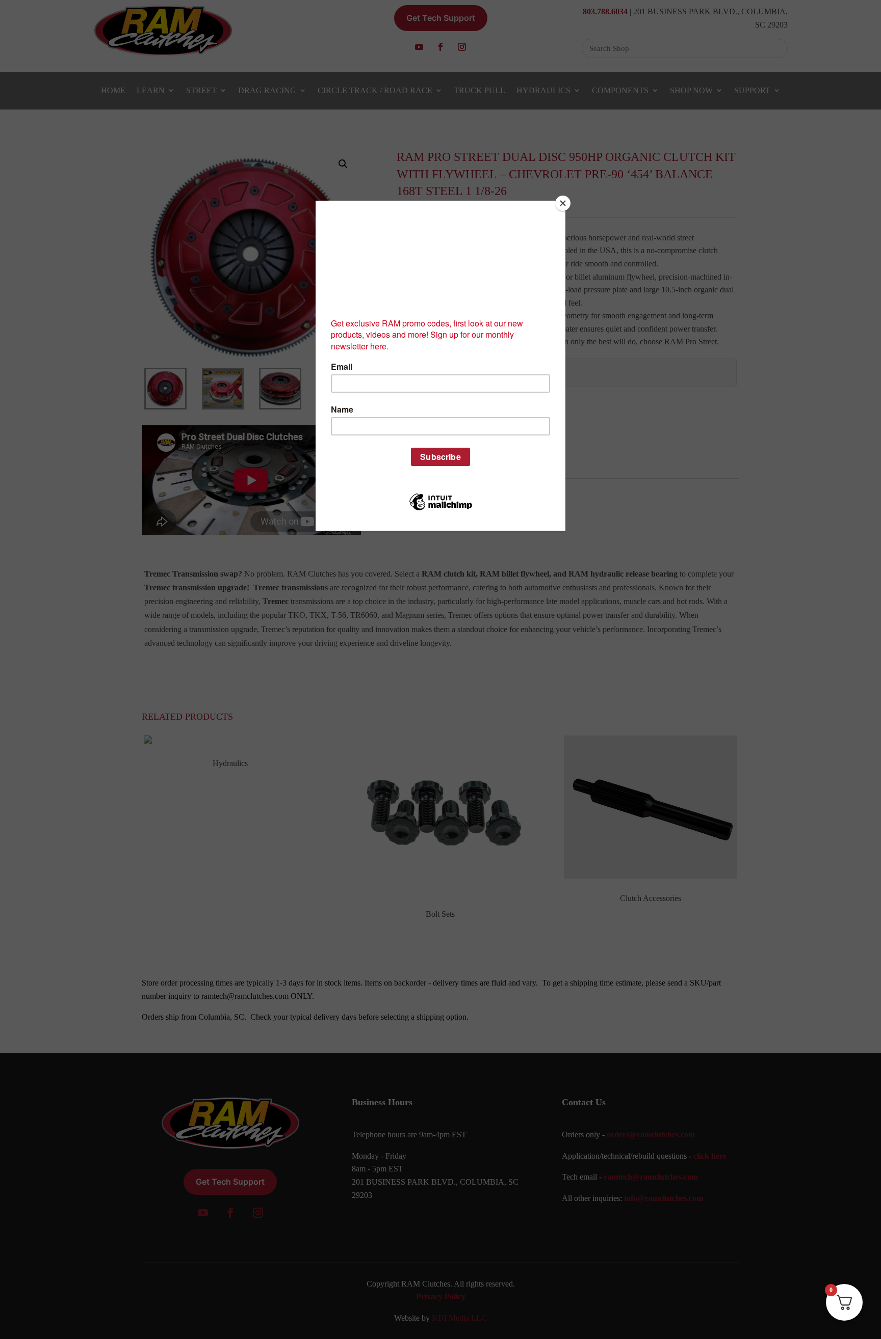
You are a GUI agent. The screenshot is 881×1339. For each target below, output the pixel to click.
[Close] (563, 203)
